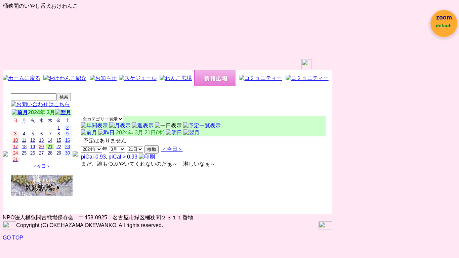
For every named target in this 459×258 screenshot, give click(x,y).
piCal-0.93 (93, 157)
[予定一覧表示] (202, 125)
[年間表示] (95, 125)
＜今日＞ (41, 166)
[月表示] (120, 125)
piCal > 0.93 (123, 157)
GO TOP (13, 238)
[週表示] (143, 125)
